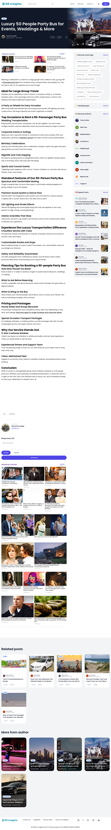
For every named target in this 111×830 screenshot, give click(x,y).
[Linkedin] (98, 820)
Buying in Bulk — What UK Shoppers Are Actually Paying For (87, 250)
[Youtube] (88, 820)
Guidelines (36, 820)
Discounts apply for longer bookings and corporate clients (39, 312)
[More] (66, 37)
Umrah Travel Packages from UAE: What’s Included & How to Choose (87, 238)
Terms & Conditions (62, 820)
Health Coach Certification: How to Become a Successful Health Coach (86, 273)
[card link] (104, 201)
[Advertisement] (34, 396)
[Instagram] (93, 820)
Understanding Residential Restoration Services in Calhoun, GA (86, 262)
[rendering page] (12, 4)
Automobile (7, 796)
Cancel (16, 453)
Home (72, 4)
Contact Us (27, 820)
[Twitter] (83, 820)
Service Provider (11, 36)
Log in (106, 4)
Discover (81, 4)
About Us (90, 4)
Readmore (15, 428)
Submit (5, 453)
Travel (4, 18)
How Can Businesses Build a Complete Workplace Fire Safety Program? (87, 203)
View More (34, 458)
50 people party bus (11, 82)
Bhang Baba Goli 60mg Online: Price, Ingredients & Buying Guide (87, 226)
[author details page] (3, 37)
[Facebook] (78, 820)
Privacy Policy (47, 820)
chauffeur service (26, 138)
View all (105, 55)
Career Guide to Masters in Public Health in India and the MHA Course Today (87, 215)
